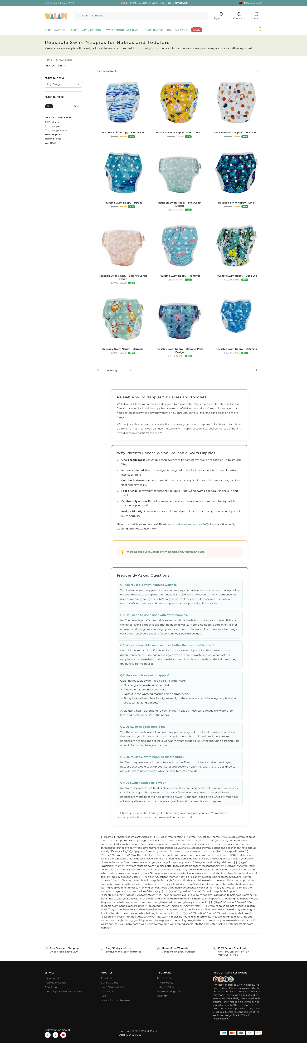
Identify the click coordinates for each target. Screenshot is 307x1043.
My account (220, 18)
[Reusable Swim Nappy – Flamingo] (179, 246)
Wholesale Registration (171, 991)
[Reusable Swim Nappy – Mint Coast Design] (179, 173)
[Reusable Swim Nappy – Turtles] (123, 173)
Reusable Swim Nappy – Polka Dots (236, 132)
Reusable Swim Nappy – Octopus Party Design (180, 350)
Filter (49, 106)
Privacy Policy (165, 982)
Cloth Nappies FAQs (113, 986)
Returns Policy (165, 986)
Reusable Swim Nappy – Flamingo (179, 275)
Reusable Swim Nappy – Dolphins (236, 348)
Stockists (162, 995)
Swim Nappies (53, 134)
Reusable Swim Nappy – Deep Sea (236, 275)
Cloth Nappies (53, 126)
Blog (103, 995)
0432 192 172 (67, 2)
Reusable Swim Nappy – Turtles (123, 202)
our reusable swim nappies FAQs (188, 524)
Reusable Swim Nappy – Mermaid (122, 348)
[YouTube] (63, 1035)
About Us (106, 978)
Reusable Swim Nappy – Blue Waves (123, 132)
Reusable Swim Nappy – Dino (236, 202)
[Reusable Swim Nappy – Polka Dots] (236, 103)
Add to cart (122, 143)
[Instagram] (55, 1035)
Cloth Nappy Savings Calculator (64, 991)
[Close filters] (83, 66)
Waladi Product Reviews (115, 1000)
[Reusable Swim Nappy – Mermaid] (123, 319)
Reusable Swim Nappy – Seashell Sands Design (123, 277)
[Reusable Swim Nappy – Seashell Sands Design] (123, 246)
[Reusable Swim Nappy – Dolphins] (236, 319)
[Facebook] (48, 1035)
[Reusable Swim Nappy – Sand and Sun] (179, 103)
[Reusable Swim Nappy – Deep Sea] (236, 246)
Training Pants (53, 138)
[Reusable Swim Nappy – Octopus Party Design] (179, 319)
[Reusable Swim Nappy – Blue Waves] (123, 103)
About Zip (51, 986)
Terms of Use (164, 978)
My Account (52, 978)
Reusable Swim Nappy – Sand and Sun (179, 132)
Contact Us (107, 991)
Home (48, 60)
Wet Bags (50, 142)
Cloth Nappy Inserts (56, 130)
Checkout (256, 18)
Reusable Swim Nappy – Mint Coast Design (179, 204)
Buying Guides (109, 982)
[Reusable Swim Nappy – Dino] (236, 173)
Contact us (239, 18)
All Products (52, 122)
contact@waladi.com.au (132, 817)
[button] (255, 30)
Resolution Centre (55, 982)
